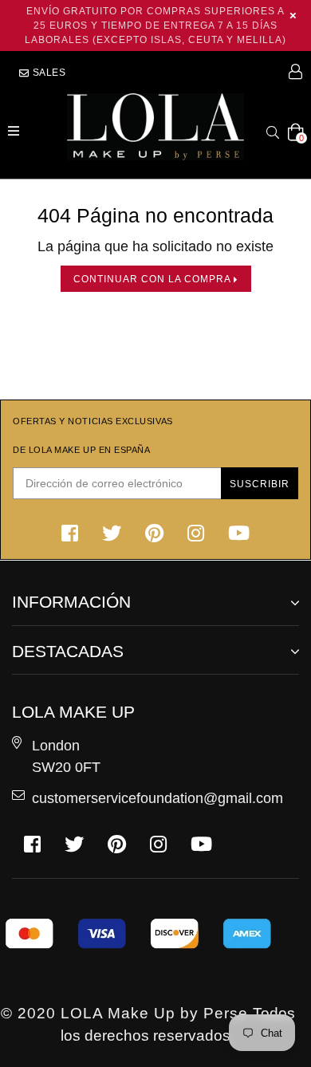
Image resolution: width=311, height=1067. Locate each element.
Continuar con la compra (153, 279)
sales (48, 72)
